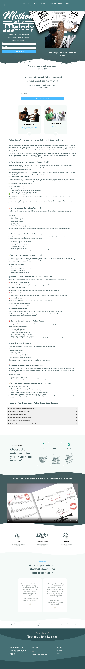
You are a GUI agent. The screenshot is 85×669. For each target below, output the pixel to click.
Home (24, 3)
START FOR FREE (52, 3)
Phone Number (5, 46)
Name (3, 42)
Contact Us (59, 650)
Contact (67, 3)
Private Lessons (29, 124)
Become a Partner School (63, 656)
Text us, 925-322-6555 (42, 636)
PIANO (43, 448)
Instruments (42, 3)
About (29, 3)
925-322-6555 (35, 647)
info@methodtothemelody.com (39, 654)
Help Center (35, 3)
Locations (60, 3)
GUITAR (55, 448)
